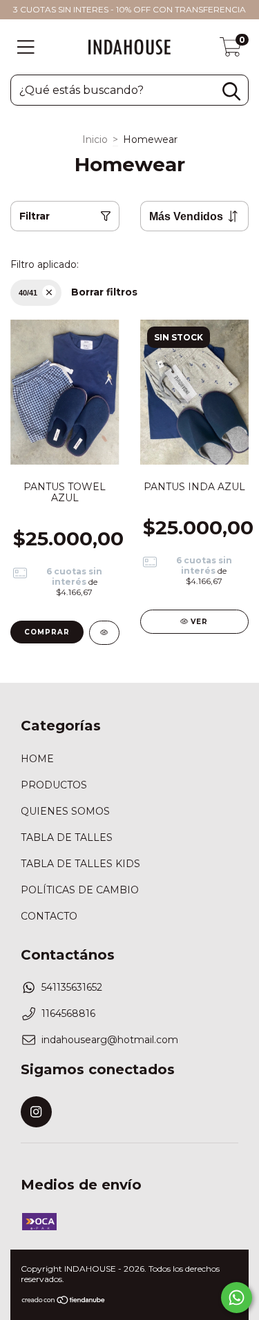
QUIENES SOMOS (65, 811)
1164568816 (68, 1013)
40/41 (28, 293)
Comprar (47, 632)
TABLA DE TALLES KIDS (80, 863)
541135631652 (71, 987)
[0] (231, 50)
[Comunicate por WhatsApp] (236, 1297)
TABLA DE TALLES (67, 837)
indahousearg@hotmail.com (109, 1039)
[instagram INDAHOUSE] (36, 1111)
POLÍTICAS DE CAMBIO (80, 890)
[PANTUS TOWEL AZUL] (104, 633)
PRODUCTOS (54, 785)
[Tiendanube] (64, 1301)
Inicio (95, 139)
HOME (37, 759)
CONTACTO (49, 916)
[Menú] (25, 47)
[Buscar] (231, 91)
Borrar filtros (104, 292)
